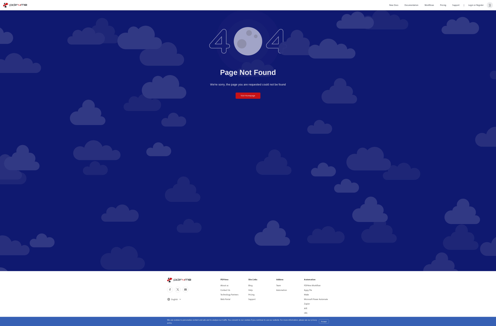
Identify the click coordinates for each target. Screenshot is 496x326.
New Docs (393, 5)
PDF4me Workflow (312, 285)
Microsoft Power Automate (316, 299)
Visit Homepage (248, 95)
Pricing (443, 5)
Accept (324, 321)
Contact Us (225, 290)
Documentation (411, 5)
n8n (305, 313)
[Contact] (185, 289)
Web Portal (225, 299)
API (305, 308)
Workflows (429, 5)
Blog (250, 285)
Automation (281, 290)
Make (306, 294)
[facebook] (170, 289)
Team (278, 285)
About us (224, 285)
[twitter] (178, 289)
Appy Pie (308, 290)
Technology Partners (229, 294)
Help (250, 290)
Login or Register (476, 5)
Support (455, 5)
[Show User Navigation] (490, 5)
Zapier (307, 303)
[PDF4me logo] (15, 5)
